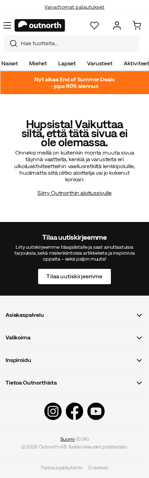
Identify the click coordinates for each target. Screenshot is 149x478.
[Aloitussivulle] (40, 25)
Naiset (9, 63)
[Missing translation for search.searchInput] (10, 43)
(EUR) (74, 439)
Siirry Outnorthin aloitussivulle (74, 193)
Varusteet (100, 63)
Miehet (38, 63)
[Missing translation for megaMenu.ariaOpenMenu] (7, 25)
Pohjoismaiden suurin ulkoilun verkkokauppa (74, 14)
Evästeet (98, 467)
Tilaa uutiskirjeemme (74, 276)
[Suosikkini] (94, 25)
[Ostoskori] (137, 25)
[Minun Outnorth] (117, 25)
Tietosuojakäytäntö (62, 467)
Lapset (67, 63)
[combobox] (71, 43)
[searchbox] (78, 43)
